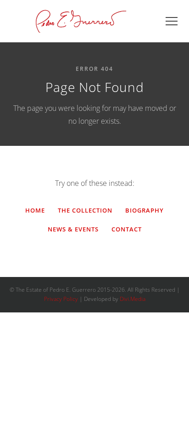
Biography (144, 210)
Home (35, 210)
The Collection (85, 210)
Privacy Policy (61, 299)
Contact (126, 229)
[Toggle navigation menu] (171, 21)
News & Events (73, 229)
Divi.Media (132, 299)
